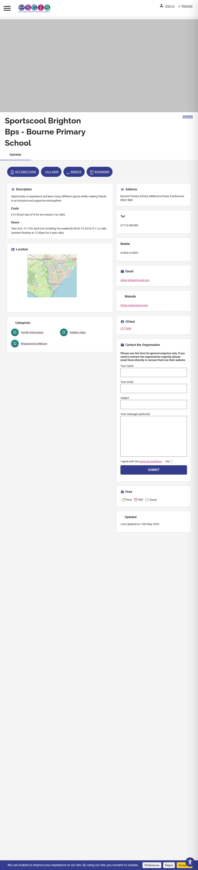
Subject (124, 397)
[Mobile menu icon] (7, 8)
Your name (126, 365)
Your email (126, 381)
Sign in (170, 6)
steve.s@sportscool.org (134, 280)
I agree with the (144, 461)
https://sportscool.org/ (134, 305)
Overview (15, 154)
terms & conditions (150, 461)
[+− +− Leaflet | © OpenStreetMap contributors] (60, 281)
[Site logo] (35, 8)
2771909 (125, 328)
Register (187, 6)
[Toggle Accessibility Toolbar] (190, 862)
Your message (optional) (135, 414)
